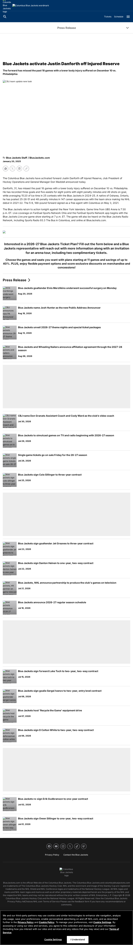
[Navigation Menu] (128, 17)
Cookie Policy (46, 922)
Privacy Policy (26, 922)
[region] (66, 927)
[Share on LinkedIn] (19, 168)
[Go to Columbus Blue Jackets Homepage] (30, 5)
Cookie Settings (102, 922)
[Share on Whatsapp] (5, 168)
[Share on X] (12, 168)
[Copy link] (26, 168)
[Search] (5, 17)
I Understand (77, 939)
